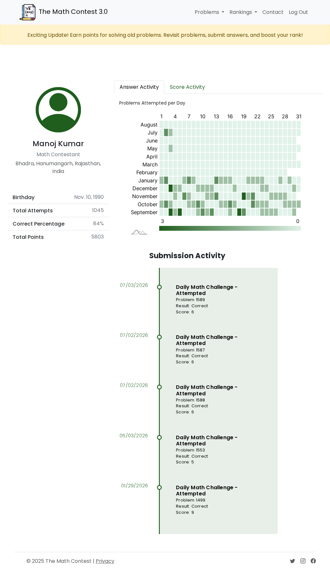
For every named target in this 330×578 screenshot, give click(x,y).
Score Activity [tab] (187, 87)
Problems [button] (207, 12)
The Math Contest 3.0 (73, 11)
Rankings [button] (241, 12)
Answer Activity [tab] (139, 87)
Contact (273, 12)
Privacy (105, 561)
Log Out (298, 12)
